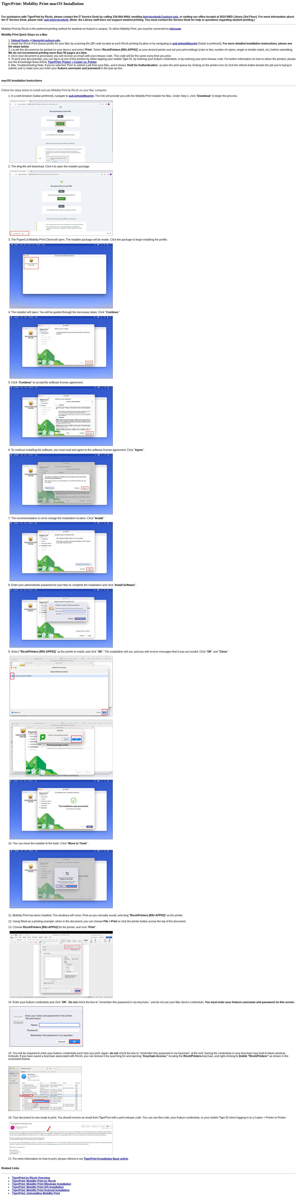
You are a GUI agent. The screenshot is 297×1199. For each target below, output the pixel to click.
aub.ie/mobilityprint (81, 95)
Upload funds (20, 40)
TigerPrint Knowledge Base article (106, 1158)
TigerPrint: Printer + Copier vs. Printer (72, 62)
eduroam (175, 28)
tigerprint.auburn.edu (46, 40)
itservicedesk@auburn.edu (160, 16)
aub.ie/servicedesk (56, 19)
